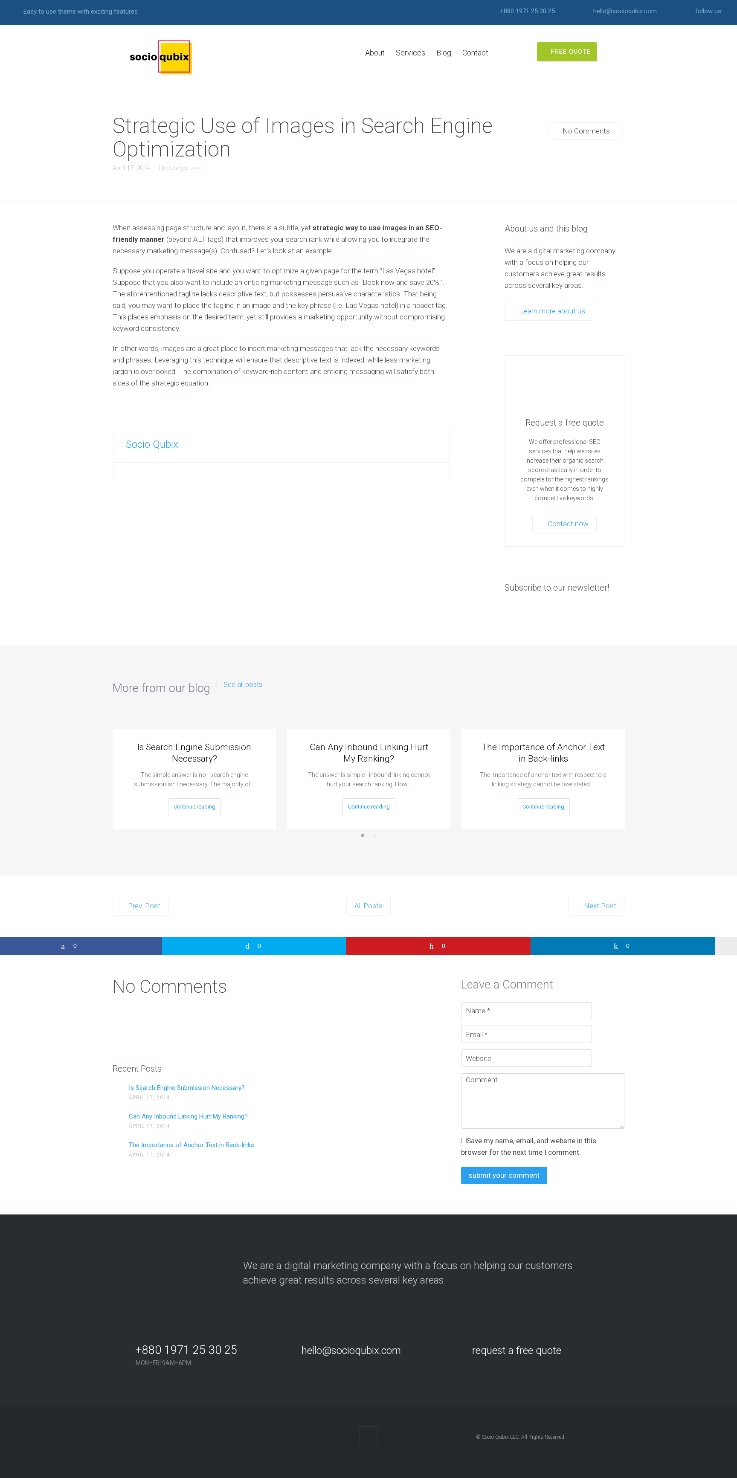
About (375, 52)
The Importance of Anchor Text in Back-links (543, 753)
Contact (475, 52)
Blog (443, 52)
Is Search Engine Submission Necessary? (194, 753)
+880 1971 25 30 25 (527, 11)
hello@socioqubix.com (625, 11)
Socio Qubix (152, 444)
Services (410, 52)
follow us (708, 11)
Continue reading (194, 806)
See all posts (242, 684)
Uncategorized (180, 168)
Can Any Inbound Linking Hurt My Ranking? (369, 753)
